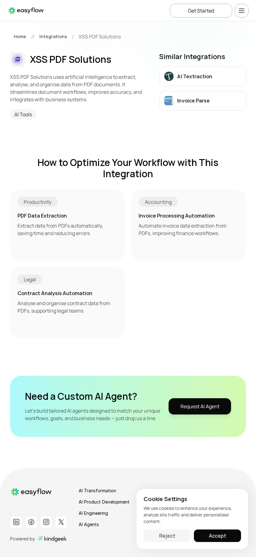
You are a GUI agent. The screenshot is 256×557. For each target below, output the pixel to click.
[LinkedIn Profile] (16, 522)
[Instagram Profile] (46, 522)
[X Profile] (61, 522)
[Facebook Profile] (31, 522)
